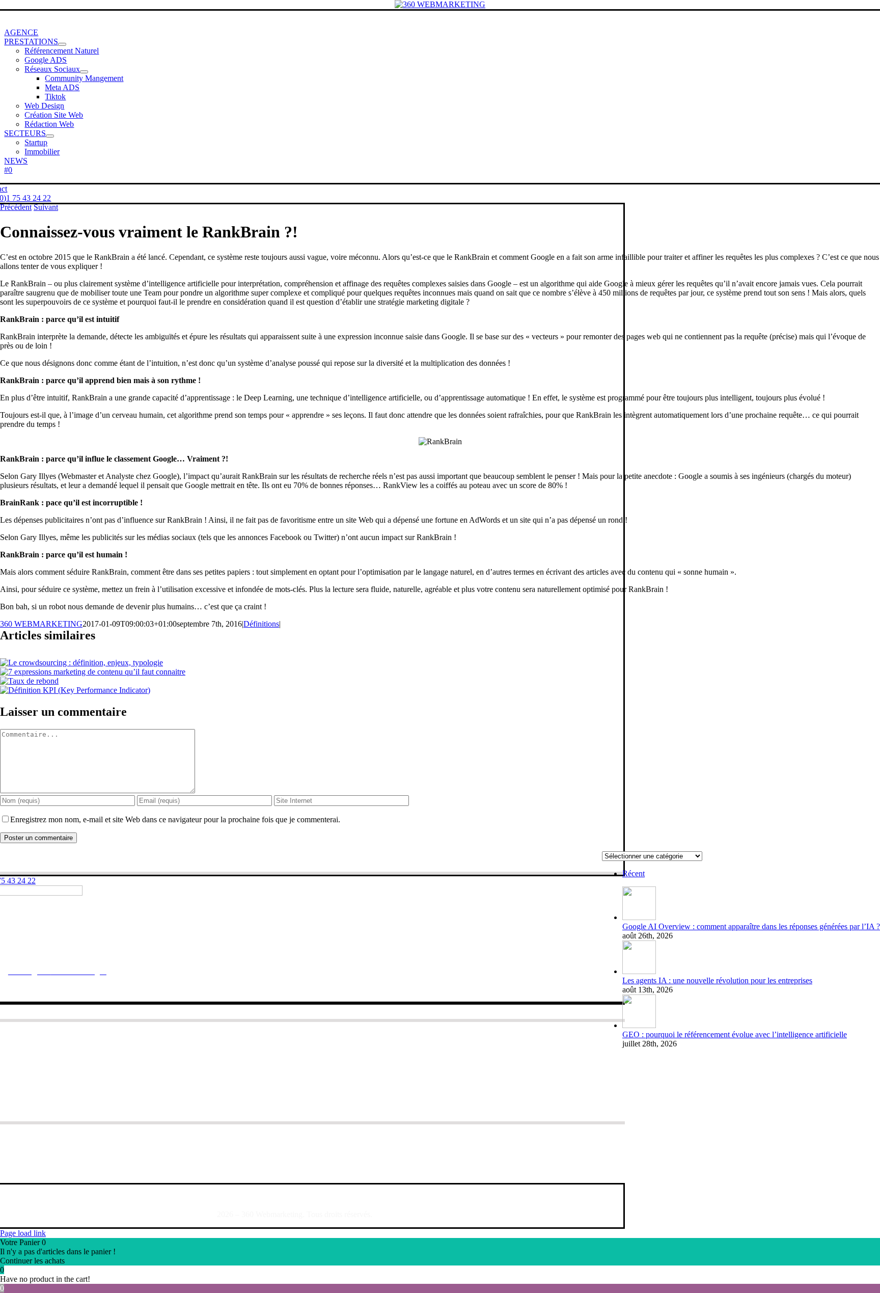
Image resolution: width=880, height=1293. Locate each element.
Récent (633, 873)
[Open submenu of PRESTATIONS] (62, 44)
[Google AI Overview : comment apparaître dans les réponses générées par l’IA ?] (639, 917)
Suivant (46, 207)
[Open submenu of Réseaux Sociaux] (84, 71)
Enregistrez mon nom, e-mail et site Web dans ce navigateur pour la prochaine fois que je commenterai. (175, 819)
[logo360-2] (440, 4)
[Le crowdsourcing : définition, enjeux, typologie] (81, 662)
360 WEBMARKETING (41, 623)
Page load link (23, 1233)
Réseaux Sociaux (71, 1041)
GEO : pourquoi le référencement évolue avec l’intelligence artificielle (734, 1034)
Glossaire (75, 1197)
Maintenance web (71, 1066)
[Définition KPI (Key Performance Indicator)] (75, 690)
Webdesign (60, 1078)
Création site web (70, 1053)
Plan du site (117, 1197)
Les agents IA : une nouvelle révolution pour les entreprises (717, 980)
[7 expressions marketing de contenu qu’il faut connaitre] (92, 671)
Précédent (16, 207)
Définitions (261, 623)
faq (47, 1197)
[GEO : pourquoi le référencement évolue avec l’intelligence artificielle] (639, 1025)
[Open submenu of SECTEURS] (50, 136)
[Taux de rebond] (29, 681)
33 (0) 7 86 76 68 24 (119, 954)
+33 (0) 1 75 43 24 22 (37, 954)
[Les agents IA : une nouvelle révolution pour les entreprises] (639, 971)
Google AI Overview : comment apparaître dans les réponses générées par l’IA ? (751, 926)
